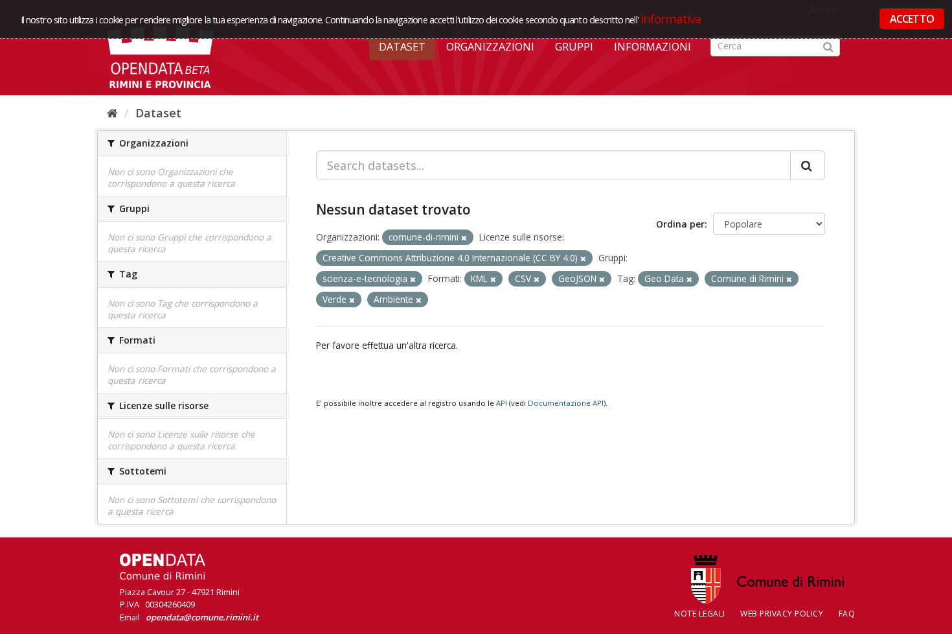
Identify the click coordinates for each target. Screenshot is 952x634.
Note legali (699, 613)
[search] (807, 165)
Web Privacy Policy (781, 613)
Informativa (671, 18)
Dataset (402, 47)
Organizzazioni (490, 47)
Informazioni (652, 47)
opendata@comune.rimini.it (202, 617)
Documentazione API (566, 403)
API (501, 403)
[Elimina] (464, 237)
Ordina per (680, 224)
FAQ (847, 613)
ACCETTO (912, 19)
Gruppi (574, 47)
